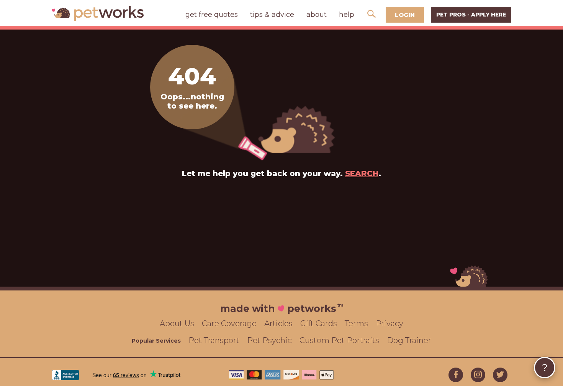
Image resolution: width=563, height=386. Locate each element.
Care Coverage (229, 323)
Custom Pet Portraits (339, 340)
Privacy (389, 323)
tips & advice (272, 14)
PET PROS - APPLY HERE (471, 14)
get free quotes (211, 14)
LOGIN (405, 14)
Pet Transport (213, 340)
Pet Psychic (269, 340)
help (346, 14)
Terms (356, 323)
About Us (177, 323)
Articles (278, 323)
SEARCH (361, 173)
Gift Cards (318, 323)
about (316, 14)
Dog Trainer (409, 340)
